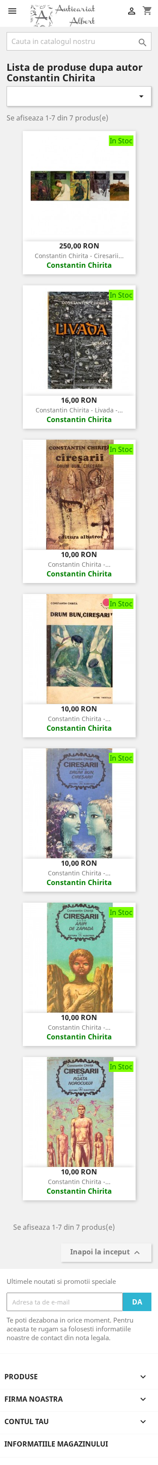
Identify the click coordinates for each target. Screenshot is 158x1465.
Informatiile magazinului (56, 1444)
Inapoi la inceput (106, 1252)
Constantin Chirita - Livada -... (79, 410)
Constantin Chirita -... (79, 564)
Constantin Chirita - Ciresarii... (79, 255)
